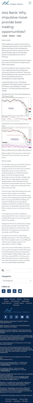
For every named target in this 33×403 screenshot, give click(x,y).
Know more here (19, 262)
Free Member (15, 301)
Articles (19, 299)
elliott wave (12, 35)
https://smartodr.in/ (6, 359)
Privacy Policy (23, 399)
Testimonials (25, 301)
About (6, 299)
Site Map (25, 401)
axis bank (4, 35)
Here (20, 244)
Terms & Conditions (11, 399)
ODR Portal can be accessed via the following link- (15, 357)
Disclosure (8, 401)
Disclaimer (17, 401)
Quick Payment (7, 303)
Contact (6, 301)
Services (12, 299)
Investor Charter (19, 303)
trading (19, 35)
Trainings (26, 299)
